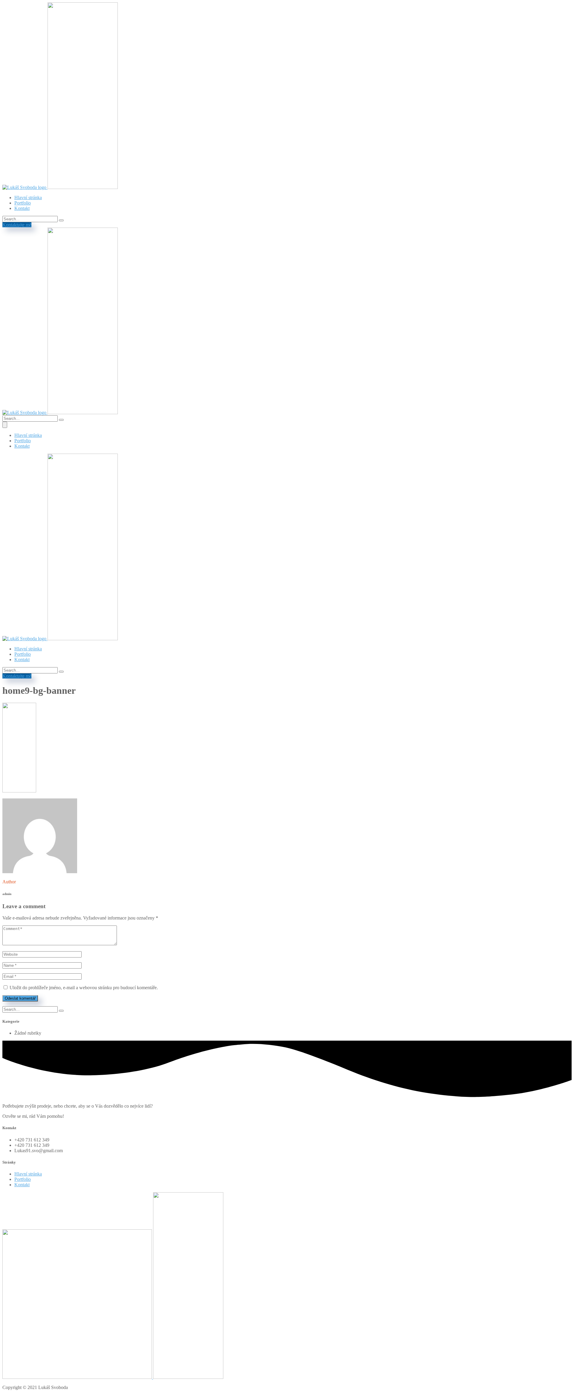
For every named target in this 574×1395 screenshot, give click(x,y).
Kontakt (22, 208)
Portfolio (22, 202)
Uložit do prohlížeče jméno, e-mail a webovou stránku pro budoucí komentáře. (84, 987)
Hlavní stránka (28, 197)
